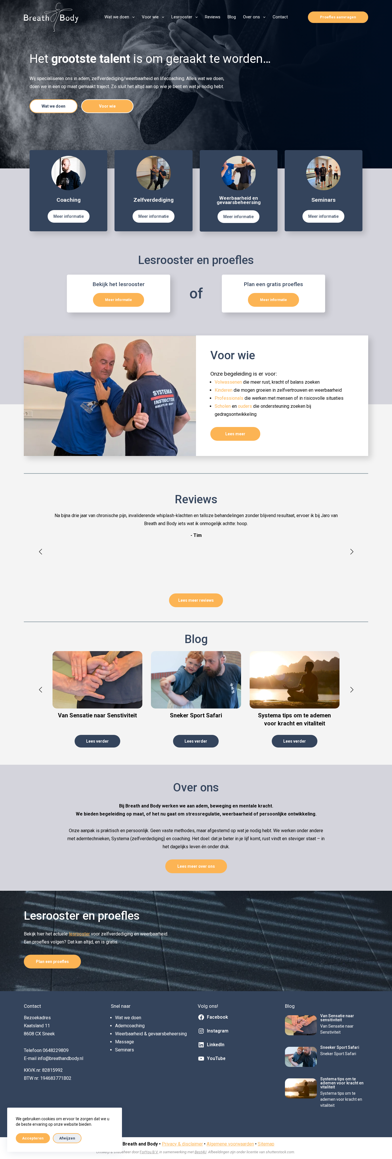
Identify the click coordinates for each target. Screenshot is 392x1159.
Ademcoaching (130, 1025)
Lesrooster (181, 17)
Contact (280, 17)
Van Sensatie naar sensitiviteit (337, 1018)
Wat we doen (116, 17)
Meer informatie (68, 216)
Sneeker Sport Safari (339, 1047)
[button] (40, 552)
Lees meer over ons (196, 866)
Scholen (223, 406)
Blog (232, 17)
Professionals (229, 398)
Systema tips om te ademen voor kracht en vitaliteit (342, 1083)
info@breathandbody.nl (60, 1058)
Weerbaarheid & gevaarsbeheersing (151, 1033)
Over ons (251, 17)
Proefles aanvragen (338, 17)
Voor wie (150, 17)
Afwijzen (67, 1138)
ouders (245, 406)
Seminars (124, 1050)
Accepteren (33, 1138)
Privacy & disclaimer (182, 1144)
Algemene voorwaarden (230, 1144)
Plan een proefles (52, 961)
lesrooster (79, 934)
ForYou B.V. (149, 1152)
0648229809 (56, 1050)
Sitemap (266, 1144)
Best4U (200, 1152)
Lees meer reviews (196, 600)
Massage (124, 1042)
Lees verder (97, 741)
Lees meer (235, 434)
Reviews (212, 17)
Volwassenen (229, 382)
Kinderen (224, 390)
